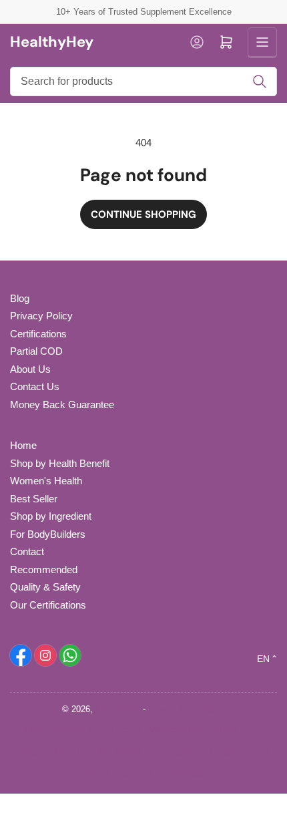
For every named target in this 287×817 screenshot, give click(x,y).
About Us (30, 369)
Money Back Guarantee (62, 404)
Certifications (38, 333)
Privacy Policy (41, 315)
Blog (19, 298)
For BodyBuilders (47, 534)
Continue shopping (143, 214)
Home (23, 445)
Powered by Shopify (187, 709)
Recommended (43, 569)
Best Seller (33, 498)
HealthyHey (117, 709)
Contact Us (34, 386)
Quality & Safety (45, 587)
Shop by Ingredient (50, 516)
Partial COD (36, 351)
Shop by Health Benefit (59, 463)
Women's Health (46, 480)
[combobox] (143, 81)
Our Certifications (48, 605)
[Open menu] (262, 42)
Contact (27, 551)
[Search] (259, 81)
